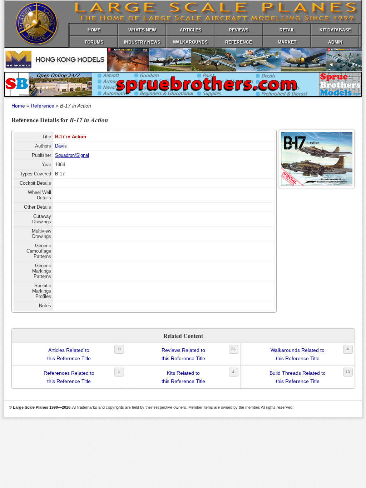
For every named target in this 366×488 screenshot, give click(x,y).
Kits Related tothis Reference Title (183, 377)
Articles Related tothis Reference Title (69, 354)
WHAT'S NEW (142, 30)
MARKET (287, 42)
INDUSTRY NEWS (142, 42)
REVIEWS (238, 30)
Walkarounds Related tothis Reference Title (298, 354)
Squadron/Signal (72, 155)
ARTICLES (190, 30)
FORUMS (94, 42)
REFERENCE (238, 42)
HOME (94, 30)
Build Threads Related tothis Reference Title (297, 377)
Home (18, 106)
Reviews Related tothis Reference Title (183, 354)
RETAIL (287, 30)
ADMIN (335, 42)
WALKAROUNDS (190, 42)
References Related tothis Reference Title (69, 377)
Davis (61, 146)
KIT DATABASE (335, 30)
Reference (42, 106)
